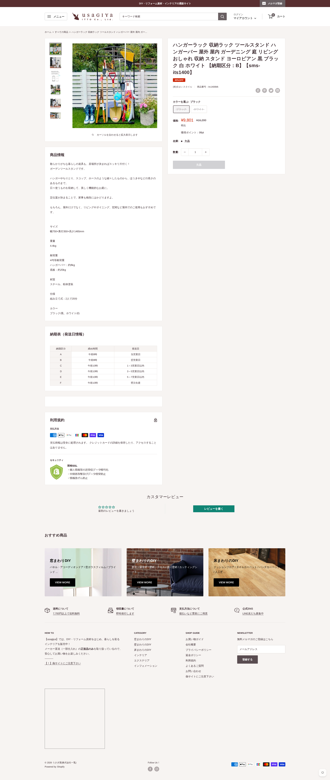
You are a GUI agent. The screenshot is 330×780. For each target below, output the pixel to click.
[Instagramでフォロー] (156, 769)
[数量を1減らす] (184, 152)
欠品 (198, 164)
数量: (176, 152)
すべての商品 (61, 32)
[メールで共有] (277, 90)
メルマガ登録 (275, 3)
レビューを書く (213, 508)
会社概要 (191, 644)
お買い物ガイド (195, 639)
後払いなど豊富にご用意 (193, 613)
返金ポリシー (193, 655)
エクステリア (142, 660)
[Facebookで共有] (258, 90)
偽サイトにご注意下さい (200, 676)
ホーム (48, 32)
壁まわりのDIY (142, 644)
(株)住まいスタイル (182, 86)
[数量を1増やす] (205, 152)
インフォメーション (145, 665)
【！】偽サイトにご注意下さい (63, 663)
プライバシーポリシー (198, 649)
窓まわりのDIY (142, 639)
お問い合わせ (193, 671)
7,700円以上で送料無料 (66, 613)
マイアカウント (244, 18)
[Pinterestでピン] (264, 90)
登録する (247, 659)
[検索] (222, 16)
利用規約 (191, 660)
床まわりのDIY (142, 649)
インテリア (140, 655)
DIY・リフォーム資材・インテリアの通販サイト (165, 3)
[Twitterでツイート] (271, 90)
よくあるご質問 (195, 665)
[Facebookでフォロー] (150, 769)
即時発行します (125, 613)
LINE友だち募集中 (253, 613)
